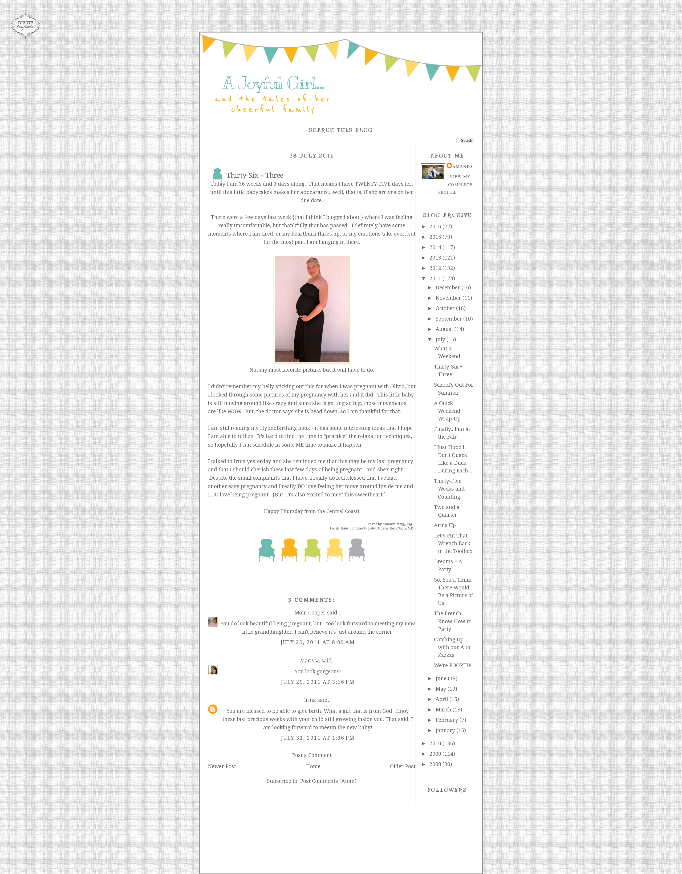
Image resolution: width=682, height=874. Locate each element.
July (441, 340)
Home (313, 766)
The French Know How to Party (453, 621)
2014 (436, 247)
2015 (436, 237)
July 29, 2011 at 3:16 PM (318, 682)
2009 (436, 754)
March (444, 710)
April (442, 699)
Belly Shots (398, 528)
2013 (436, 258)
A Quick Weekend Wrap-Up (447, 411)
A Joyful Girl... (273, 83)
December (448, 288)
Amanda (463, 166)
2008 (436, 764)
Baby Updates (378, 528)
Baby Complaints (354, 528)
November (449, 298)
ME (410, 528)
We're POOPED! (453, 665)
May (442, 689)
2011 (436, 279)
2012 (436, 268)
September (449, 319)
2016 (436, 227)
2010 (436, 744)
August (445, 329)
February (448, 720)
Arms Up (445, 525)
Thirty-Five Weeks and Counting (449, 489)
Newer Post (222, 766)
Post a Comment (312, 755)
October (446, 308)
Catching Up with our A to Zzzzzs (452, 647)
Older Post (403, 766)
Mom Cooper (310, 613)
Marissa (310, 661)
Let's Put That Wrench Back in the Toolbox (453, 544)
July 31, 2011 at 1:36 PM (318, 738)
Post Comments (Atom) (328, 781)
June (442, 678)
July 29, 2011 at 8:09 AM (318, 642)
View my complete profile (455, 184)
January (446, 730)
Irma (310, 700)
